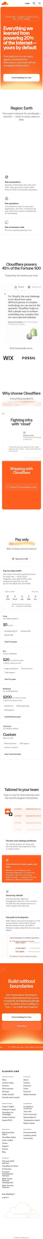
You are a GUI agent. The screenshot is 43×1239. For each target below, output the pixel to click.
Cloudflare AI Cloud (10, 1173)
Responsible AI (29, 1124)
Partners (5, 1093)
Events (5, 1156)
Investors (27, 1093)
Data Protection (30, 1121)
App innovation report (8, 1140)
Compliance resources (28, 1114)
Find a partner (7, 1095)
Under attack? (8, 1101)
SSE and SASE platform (8, 1169)
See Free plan (11, 642)
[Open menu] (39, 3)
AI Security (6, 1176)
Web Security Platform (7, 1193)
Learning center (29, 1142)
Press (25, 1095)
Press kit (27, 1098)
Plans (4, 1087)
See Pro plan (10, 679)
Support (5, 1153)
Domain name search (10, 1104)
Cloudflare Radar (9, 1144)
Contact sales (8, 1090)
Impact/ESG (7, 1127)
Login (27, 3)
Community (28, 1145)
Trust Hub (27, 1118)
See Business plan (13, 717)
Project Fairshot (8, 1124)
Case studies (7, 1147)
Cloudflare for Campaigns (7, 1120)
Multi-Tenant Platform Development (7, 1188)
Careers (26, 1090)
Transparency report (31, 1127)
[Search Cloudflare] (34, 3)
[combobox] (21, 559)
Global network (29, 1101)
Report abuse (29, 1130)
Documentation (29, 1139)
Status (5, 1150)
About (26, 1087)
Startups (5, 1098)
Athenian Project (9, 1116)
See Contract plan (13, 754)
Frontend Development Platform (7, 1181)
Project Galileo (8, 1113)
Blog (4, 1159)
